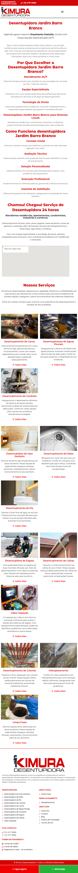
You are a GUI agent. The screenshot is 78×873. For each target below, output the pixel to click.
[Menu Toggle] (62, 11)
